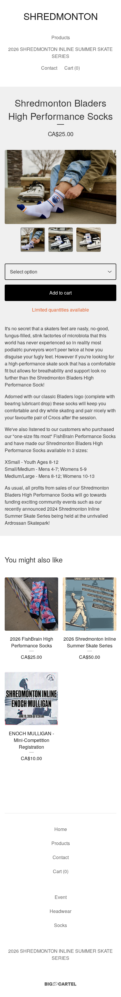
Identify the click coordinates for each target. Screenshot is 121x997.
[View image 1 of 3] (33, 240)
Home (60, 829)
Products (60, 37)
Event (61, 897)
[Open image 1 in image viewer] (60, 187)
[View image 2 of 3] (60, 240)
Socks (60, 925)
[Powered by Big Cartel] (60, 984)
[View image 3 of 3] (88, 240)
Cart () (72, 67)
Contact (49, 67)
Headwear (60, 911)
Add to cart (60, 292)
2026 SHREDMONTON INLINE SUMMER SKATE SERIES (60, 52)
